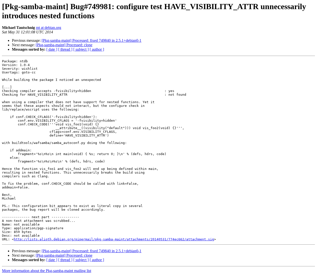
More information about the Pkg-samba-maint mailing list (46, 271)
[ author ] (97, 49)
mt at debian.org (48, 27)
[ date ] (51, 49)
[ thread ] (65, 49)
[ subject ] (81, 49)
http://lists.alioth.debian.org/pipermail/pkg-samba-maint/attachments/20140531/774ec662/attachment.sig (114, 239)
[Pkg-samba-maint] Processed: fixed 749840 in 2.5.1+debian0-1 (91, 40)
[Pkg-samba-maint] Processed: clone (64, 45)
